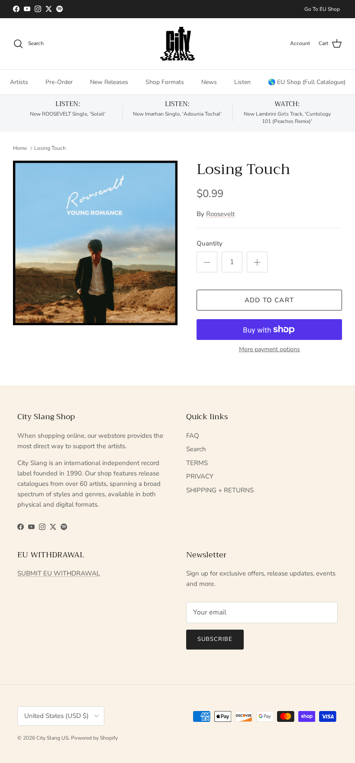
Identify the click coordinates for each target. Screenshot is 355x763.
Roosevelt (220, 214)
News (209, 82)
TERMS (197, 463)
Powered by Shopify (94, 737)
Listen (242, 82)
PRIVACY (199, 476)
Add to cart (269, 300)
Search (196, 449)
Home (20, 148)
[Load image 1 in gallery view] (95, 243)
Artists (19, 82)
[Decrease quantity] (207, 262)
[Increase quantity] (257, 262)
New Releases (109, 82)
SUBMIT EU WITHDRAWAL (58, 573)
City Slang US (52, 737)
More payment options (269, 349)
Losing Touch (50, 148)
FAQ (192, 435)
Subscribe (214, 639)
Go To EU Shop (322, 9)
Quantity (210, 243)
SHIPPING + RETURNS (220, 490)
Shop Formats (164, 82)
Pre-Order (59, 82)
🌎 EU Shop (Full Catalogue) (306, 82)
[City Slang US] (177, 44)
